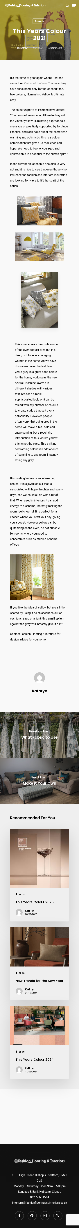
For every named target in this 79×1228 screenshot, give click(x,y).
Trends (39, 21)
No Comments (54, 48)
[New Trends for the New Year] (39, 963)
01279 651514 (39, 1197)
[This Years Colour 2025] (39, 875)
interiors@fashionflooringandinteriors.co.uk (39, 1202)
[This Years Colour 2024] (39, 1042)
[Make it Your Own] (39, 781)
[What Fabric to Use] (39, 735)
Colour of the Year (35, 83)
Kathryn (24, 48)
